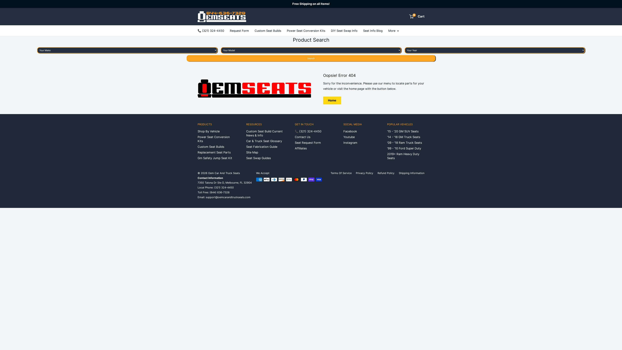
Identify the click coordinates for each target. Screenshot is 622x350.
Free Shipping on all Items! (311, 4)
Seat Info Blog (373, 30)
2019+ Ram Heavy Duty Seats (403, 156)
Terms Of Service (341, 173)
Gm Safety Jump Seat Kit (215, 158)
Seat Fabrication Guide (261, 146)
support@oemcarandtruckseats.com (228, 197)
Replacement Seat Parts (214, 152)
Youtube (349, 137)
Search (311, 58)
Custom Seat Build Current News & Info (264, 133)
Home (332, 100)
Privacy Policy (364, 173)
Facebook (350, 131)
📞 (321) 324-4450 (211, 30)
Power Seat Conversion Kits (306, 30)
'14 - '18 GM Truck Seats (403, 137)
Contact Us (302, 137)
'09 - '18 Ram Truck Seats (404, 142)
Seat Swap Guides (258, 158)
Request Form (239, 30)
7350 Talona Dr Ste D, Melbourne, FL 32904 (225, 182)
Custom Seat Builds (268, 30)
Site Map (252, 152)
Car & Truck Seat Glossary (264, 141)
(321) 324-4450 (224, 187)
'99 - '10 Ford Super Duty (404, 148)
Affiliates (301, 148)
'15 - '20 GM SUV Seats (403, 131)
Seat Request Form (308, 142)
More (391, 30)
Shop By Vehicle (209, 131)
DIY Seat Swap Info (344, 30)
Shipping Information (411, 173)
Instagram (350, 142)
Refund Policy (386, 173)
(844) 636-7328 (220, 192)
